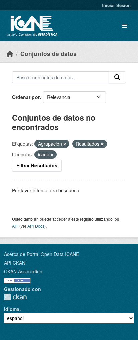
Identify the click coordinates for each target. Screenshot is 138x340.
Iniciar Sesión (116, 5)
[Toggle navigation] (124, 26)
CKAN (15, 296)
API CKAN (14, 262)
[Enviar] (117, 77)
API (15, 226)
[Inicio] (10, 53)
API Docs (35, 226)
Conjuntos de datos (48, 53)
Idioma (11, 309)
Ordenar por (26, 97)
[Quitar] (64, 144)
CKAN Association (23, 271)
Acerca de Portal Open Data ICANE (41, 254)
